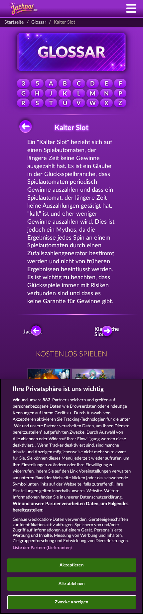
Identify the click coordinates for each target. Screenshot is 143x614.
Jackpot (33, 331)
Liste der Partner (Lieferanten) (42, 548)
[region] (71, 496)
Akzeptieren (71, 565)
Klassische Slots (108, 331)
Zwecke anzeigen (71, 602)
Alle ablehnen (72, 584)
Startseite (14, 22)
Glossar (38, 22)
